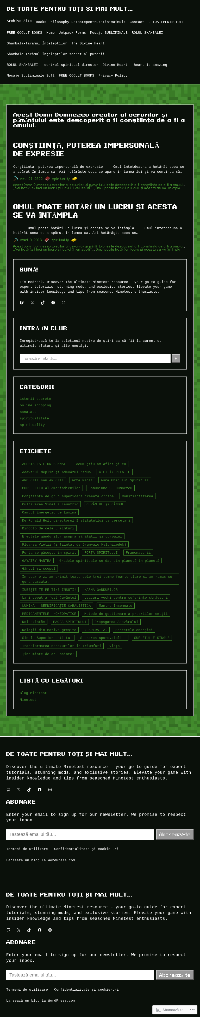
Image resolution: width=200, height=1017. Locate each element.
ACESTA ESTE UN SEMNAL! (45, 464)
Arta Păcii (82, 480)
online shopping (35, 405)
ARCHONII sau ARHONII (43, 480)
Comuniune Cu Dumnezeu (110, 488)
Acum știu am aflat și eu (101, 464)
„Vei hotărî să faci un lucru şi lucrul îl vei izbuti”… (53, 188)
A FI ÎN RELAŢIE (114, 472)
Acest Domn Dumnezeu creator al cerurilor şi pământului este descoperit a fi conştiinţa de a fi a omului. (98, 185)
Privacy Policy (113, 75)
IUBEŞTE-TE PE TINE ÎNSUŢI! (49, 590)
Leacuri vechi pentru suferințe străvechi (126, 598)
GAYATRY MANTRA (36, 561)
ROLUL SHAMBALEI (147, 33)
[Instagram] (63, 303)
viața (114, 646)
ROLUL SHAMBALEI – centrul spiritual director (52, 65)
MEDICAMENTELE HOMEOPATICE (49, 614)
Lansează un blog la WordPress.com (40, 860)
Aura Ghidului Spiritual (125, 480)
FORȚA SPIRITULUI (101, 553)
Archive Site (19, 21)
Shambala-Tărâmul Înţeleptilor (37, 43)
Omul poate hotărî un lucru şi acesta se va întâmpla (138, 188)
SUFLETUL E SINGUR (152, 638)
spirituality (61, 179)
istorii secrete (35, 399)
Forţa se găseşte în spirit (49, 553)
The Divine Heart (88, 43)
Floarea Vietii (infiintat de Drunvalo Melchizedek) (74, 544)
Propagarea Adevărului (116, 622)
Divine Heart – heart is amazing (135, 65)
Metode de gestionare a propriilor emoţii (126, 614)
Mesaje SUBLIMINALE (109, 33)
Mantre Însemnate (115, 606)
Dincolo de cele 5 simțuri (48, 528)
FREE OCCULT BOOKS (24, 33)
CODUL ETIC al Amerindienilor (51, 488)
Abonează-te (175, 834)
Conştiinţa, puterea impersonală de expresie (86, 149)
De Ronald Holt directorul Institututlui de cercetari (76, 520)
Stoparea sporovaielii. (103, 638)
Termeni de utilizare (27, 849)
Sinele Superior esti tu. (47, 638)
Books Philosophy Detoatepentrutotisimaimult (81, 22)
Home (50, 33)
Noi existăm (33, 622)
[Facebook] (53, 303)
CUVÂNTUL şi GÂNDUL (105, 504)
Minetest (28, 700)
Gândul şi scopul (38, 569)
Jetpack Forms (72, 33)
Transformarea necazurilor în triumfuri (61, 646)
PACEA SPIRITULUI (69, 622)
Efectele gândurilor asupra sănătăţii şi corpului (72, 536)
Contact (137, 22)
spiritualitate (34, 418)
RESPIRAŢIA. (95, 630)
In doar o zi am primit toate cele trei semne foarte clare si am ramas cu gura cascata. (97, 579)
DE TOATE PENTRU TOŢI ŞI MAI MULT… (70, 8)
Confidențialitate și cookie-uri (86, 849)
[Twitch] (22, 303)
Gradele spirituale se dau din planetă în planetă (109, 561)
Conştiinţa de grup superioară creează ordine (68, 496)
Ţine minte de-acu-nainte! (48, 654)
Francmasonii (138, 553)
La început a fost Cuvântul (49, 598)
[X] (32, 303)
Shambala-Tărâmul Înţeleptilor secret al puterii (56, 54)
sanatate (28, 412)
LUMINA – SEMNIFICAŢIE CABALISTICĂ (56, 606)
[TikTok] (43, 303)
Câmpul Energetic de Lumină (49, 512)
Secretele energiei (134, 630)
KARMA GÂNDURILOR (101, 590)
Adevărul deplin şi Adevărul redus (56, 472)
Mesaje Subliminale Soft (31, 75)
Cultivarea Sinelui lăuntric (50, 504)
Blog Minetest (33, 693)
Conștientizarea (137, 496)
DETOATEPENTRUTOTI (166, 22)
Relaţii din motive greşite (49, 630)
